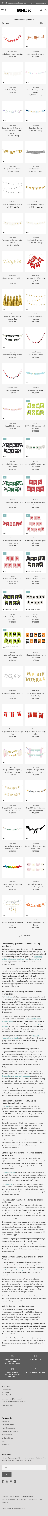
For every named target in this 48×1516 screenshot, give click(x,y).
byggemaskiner (7, 1021)
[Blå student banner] (12, 373)
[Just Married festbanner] (35, 37)
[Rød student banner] (35, 338)
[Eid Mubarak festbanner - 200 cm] (12, 906)
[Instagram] (7, 1481)
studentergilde (22, 959)
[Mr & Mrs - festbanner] (12, 73)
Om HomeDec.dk (8, 1425)
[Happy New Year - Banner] (12, 152)
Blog (3, 1441)
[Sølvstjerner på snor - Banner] (12, 188)
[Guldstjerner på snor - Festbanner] (35, 300)
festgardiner (6, 1038)
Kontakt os (5, 1421)
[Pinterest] (15, 1481)
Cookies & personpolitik (10, 1431)
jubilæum (5, 1026)
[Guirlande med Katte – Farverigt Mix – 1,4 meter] (35, 867)
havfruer (37, 1019)
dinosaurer (30, 1019)
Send (7, 1474)
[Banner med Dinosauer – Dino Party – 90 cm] (35, 829)
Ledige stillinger (7, 1438)
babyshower (12, 959)
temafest (35, 959)
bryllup (4, 959)
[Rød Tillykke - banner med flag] (12, 37)
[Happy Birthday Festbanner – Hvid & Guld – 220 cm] (12, 791)
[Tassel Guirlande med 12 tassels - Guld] (12, 300)
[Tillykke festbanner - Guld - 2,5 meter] (12, 261)
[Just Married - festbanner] (35, 223)
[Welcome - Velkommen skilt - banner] (12, 223)
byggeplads (25, 1076)
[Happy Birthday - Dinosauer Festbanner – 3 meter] (12, 829)
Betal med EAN (7, 1435)
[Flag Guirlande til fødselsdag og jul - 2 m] (35, 261)
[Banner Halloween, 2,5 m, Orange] (35, 906)
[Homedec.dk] (24, 10)
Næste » (27, 936)
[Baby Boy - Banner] (35, 111)
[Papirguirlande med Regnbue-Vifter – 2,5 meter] (12, 867)
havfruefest (16, 1076)
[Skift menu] (2, 10)
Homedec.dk (9, 1508)
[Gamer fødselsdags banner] (12, 338)
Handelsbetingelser (9, 1428)
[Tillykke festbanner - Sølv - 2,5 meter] (12, 676)
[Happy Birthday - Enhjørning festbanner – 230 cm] (12, 753)
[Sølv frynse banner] (35, 152)
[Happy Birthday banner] (35, 373)
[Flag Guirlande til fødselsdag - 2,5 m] (35, 715)
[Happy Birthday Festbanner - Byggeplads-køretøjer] (35, 791)
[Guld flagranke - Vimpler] (35, 188)
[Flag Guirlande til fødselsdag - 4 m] (12, 715)
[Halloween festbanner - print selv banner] (35, 638)
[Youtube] (11, 1481)
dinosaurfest (6, 1076)
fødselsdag (38, 957)
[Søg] (7, 10)
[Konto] (40, 10)
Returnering (6, 1445)
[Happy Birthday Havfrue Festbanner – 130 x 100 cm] (35, 753)
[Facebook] (3, 1481)
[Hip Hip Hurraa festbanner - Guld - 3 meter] (35, 676)
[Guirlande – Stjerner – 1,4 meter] (35, 73)
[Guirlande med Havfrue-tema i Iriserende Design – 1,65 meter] (12, 111)
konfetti (15, 1038)
